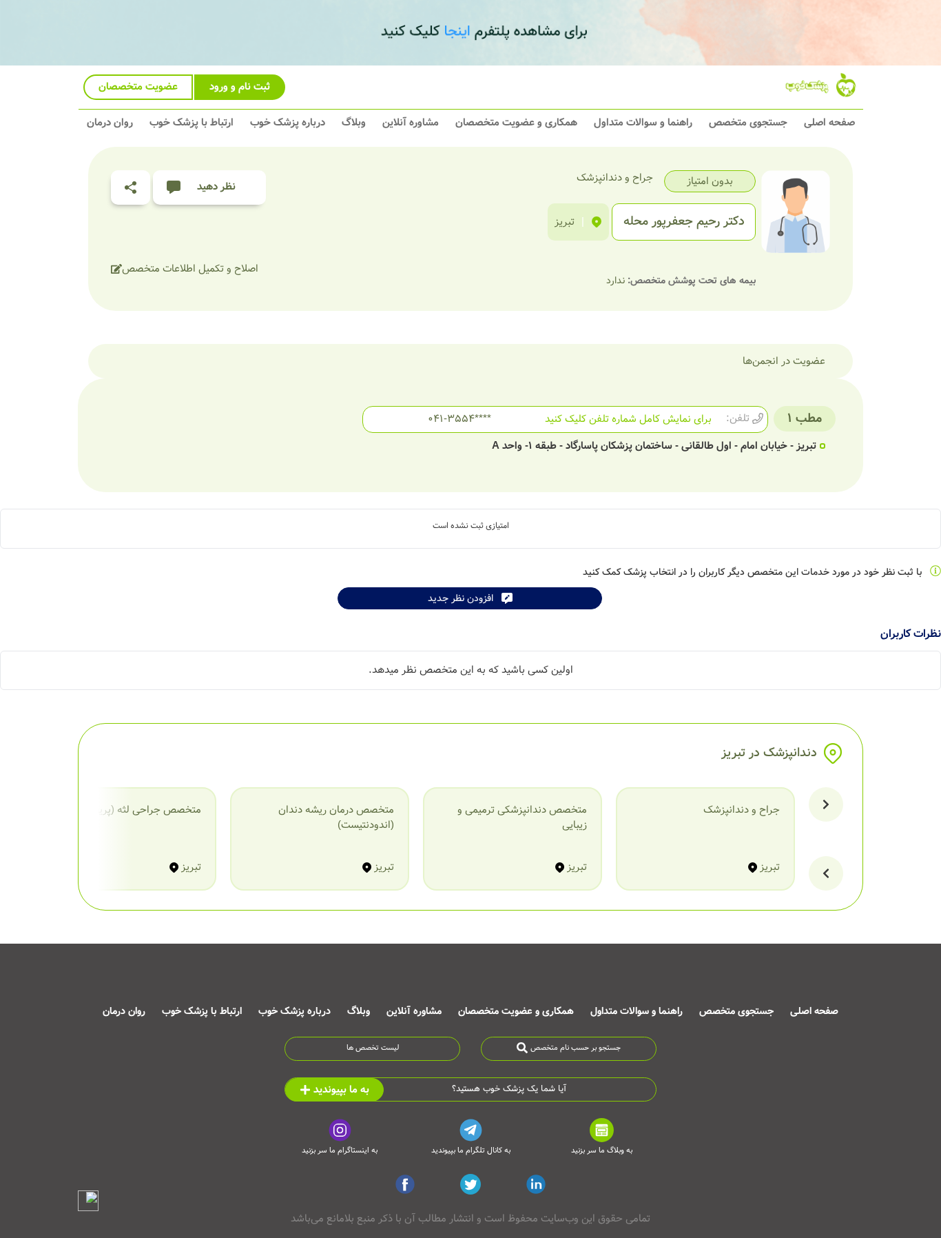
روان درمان (110, 122)
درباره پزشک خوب (287, 122)
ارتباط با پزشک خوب (191, 122)
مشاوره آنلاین (410, 122)
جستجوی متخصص (748, 122)
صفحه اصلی (829, 122)
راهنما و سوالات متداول (643, 122)
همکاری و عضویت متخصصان (516, 122)
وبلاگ (354, 122)
